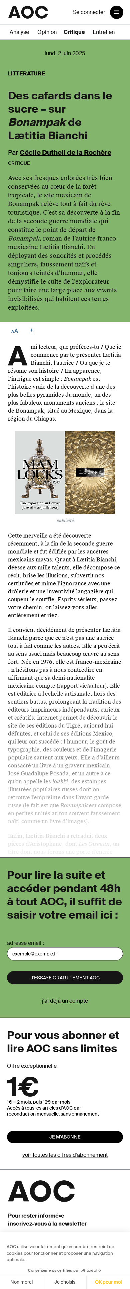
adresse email (24, 943)
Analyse (19, 32)
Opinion (47, 32)
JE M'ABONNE (65, 1137)
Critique (74, 32)
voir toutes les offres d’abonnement (65, 1154)
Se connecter (89, 12)
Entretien (104, 32)
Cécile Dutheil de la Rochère (65, 152)
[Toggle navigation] (116, 12)
